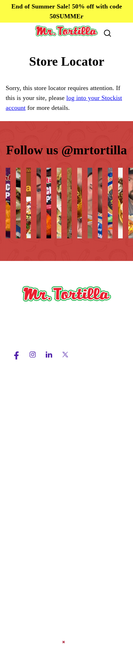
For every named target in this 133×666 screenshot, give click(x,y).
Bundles (21, 438)
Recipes (21, 497)
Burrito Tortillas (31, 426)
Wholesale (24, 451)
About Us (23, 484)
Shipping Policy (31, 581)
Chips (18, 400)
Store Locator (28, 523)
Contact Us (25, 510)
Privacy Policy (30, 568)
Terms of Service (33, 556)
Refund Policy (29, 594)
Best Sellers (26, 388)
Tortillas (21, 413)
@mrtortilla (94, 150)
